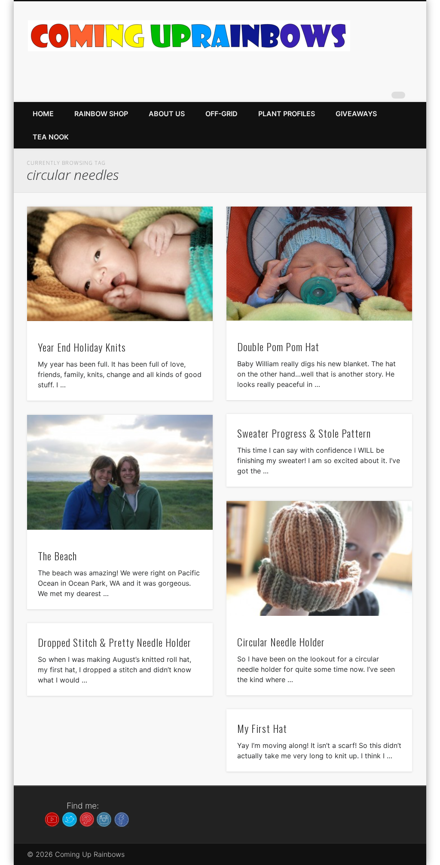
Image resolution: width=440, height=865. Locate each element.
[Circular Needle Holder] (319, 558)
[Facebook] (121, 818)
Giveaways (356, 113)
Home (43, 113)
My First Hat (262, 728)
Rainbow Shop (101, 113)
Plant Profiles (286, 113)
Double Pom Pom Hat (278, 346)
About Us (167, 113)
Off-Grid (221, 113)
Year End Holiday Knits (82, 347)
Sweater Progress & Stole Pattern (304, 433)
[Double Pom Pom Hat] (319, 264)
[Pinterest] (86, 818)
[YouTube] (52, 818)
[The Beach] (120, 472)
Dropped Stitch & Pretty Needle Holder (114, 642)
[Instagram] (104, 818)
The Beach (57, 555)
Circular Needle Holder (281, 641)
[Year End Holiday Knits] (120, 264)
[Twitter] (69, 818)
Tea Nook (51, 137)
